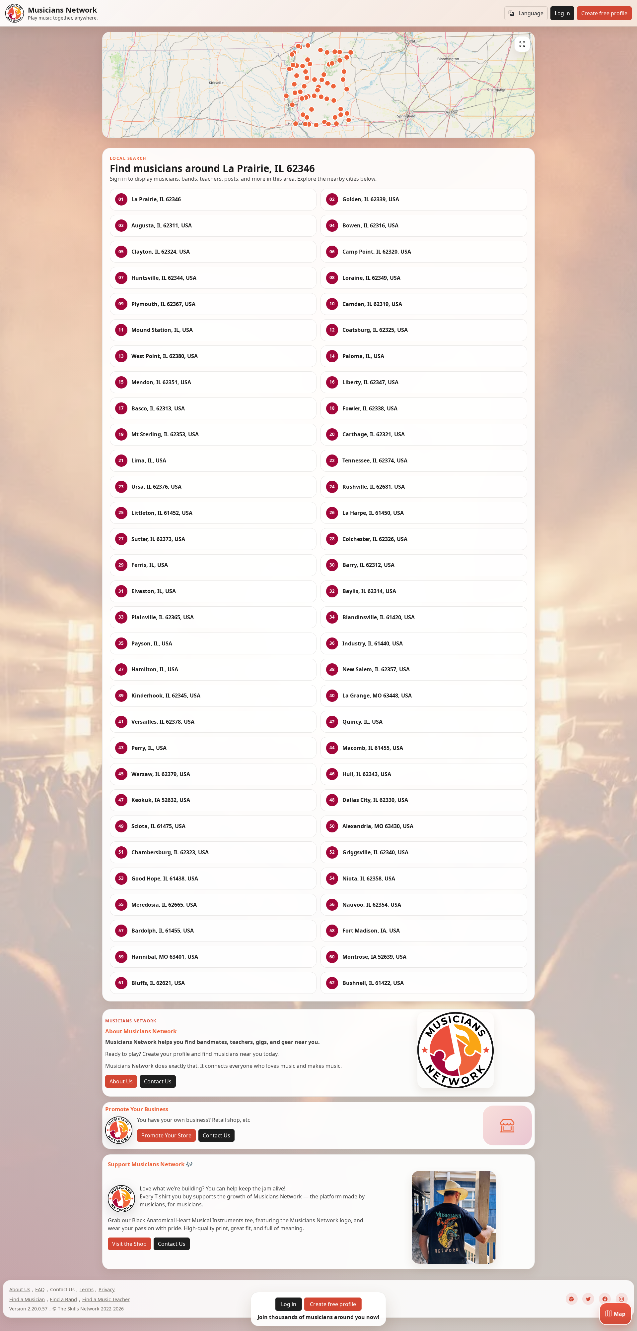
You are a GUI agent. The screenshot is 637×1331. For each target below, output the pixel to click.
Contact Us (158, 1081)
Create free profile (604, 13)
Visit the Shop (129, 1243)
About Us (121, 1081)
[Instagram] (622, 1299)
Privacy (107, 1289)
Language (531, 13)
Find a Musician (27, 1299)
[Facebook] (605, 1299)
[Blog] (572, 1299)
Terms (87, 1289)
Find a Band (63, 1299)
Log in (562, 13)
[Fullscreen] (522, 44)
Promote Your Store (166, 1135)
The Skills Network (79, 1308)
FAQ (40, 1289)
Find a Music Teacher (106, 1299)
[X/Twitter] (588, 1299)
